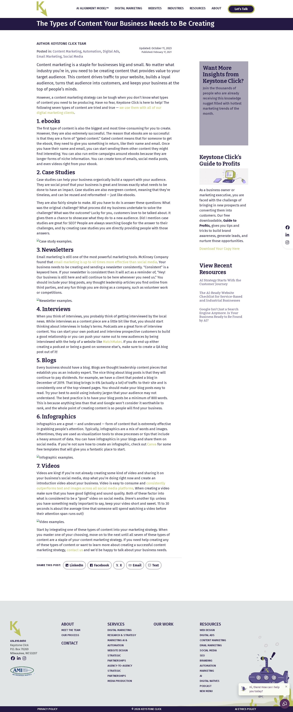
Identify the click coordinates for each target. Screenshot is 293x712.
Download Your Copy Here (219, 249)
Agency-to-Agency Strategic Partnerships (120, 670)
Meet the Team (70, 630)
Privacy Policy (47, 709)
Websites (155, 8)
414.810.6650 (18, 641)
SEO (202, 655)
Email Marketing (49, 56)
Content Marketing (67, 51)
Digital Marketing (128, 8)
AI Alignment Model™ (92, 8)
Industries (176, 8)
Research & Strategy (122, 635)
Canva (152, 444)
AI (201, 675)
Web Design (207, 630)
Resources (198, 8)
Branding (206, 660)
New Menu (206, 691)
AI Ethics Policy (245, 709)
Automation (92, 51)
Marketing (207, 670)
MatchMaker (112, 342)
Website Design (118, 650)
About (216, 8)
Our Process (70, 635)
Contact (69, 643)
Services (116, 624)
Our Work (163, 624)
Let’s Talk (241, 9)
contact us (75, 550)
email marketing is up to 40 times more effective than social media (105, 262)
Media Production (120, 681)
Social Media (73, 56)
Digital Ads (111, 51)
